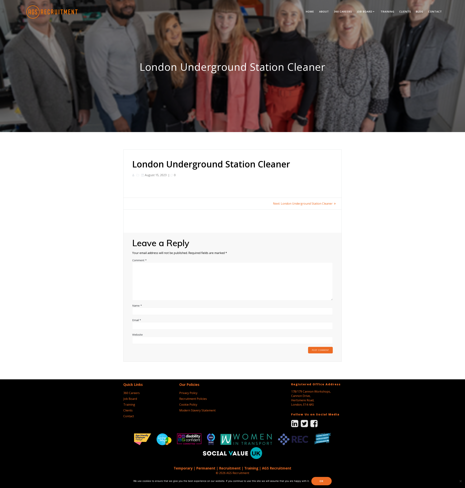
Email (136, 320)
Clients (405, 11)
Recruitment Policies (193, 399)
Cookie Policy (188, 405)
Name (137, 305)
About (324, 11)
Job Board (364, 11)
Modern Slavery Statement (197, 410)
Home (310, 11)
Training (387, 11)
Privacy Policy (188, 393)
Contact (435, 11)
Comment (139, 260)
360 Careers (343, 11)
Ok (322, 481)
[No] (460, 481)
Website (137, 334)
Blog (419, 11)
